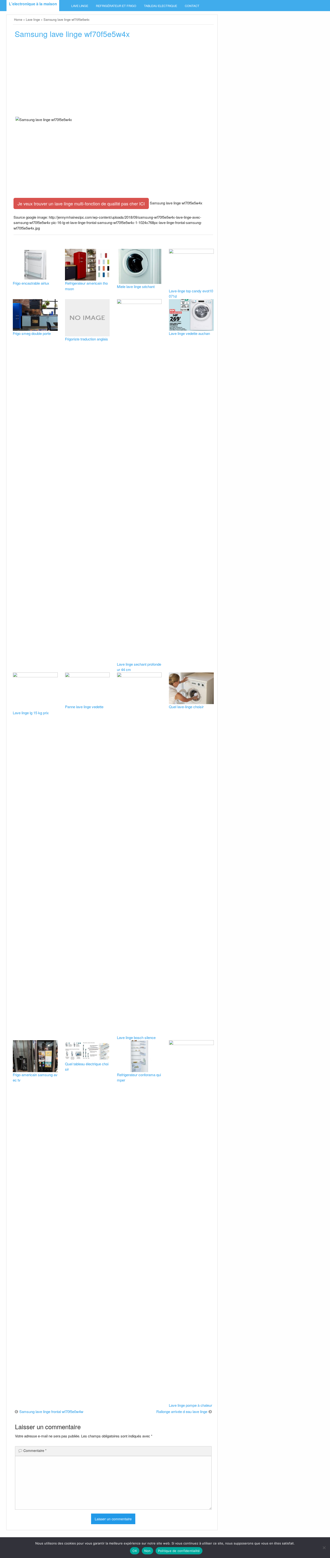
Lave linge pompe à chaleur (190, 1405)
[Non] (324, 1547)
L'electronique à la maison (33, 4)
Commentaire (34, 1450)
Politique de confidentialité (179, 1551)
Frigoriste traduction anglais (86, 338)
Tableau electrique (160, 6)
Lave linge (79, 6)
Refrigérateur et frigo (116, 6)
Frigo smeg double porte (32, 333)
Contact (192, 6)
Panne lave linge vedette (84, 706)
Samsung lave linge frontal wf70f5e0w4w (51, 1411)
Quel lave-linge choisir (186, 706)
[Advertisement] (113, 79)
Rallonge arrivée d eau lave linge (181, 1411)
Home (18, 19)
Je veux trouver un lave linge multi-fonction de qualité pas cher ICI (81, 203)
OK (134, 1551)
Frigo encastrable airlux (31, 283)
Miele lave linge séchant (136, 286)
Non (147, 1551)
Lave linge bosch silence (136, 1037)
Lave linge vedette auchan (189, 333)
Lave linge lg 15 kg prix (31, 712)
